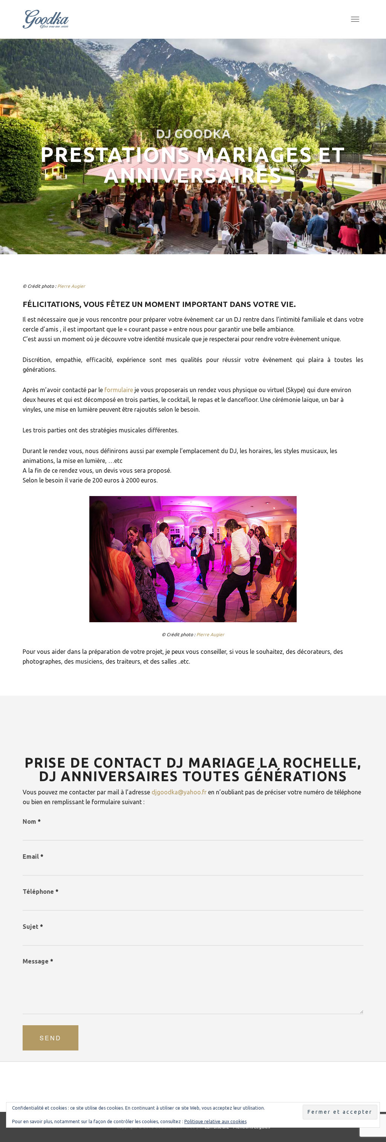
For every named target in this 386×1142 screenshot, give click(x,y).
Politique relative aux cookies (215, 1121)
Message (38, 961)
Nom (32, 821)
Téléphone (40, 891)
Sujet (33, 926)
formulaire (118, 389)
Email (33, 856)
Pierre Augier (71, 286)
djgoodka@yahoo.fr (179, 792)
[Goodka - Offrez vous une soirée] (46, 19)
